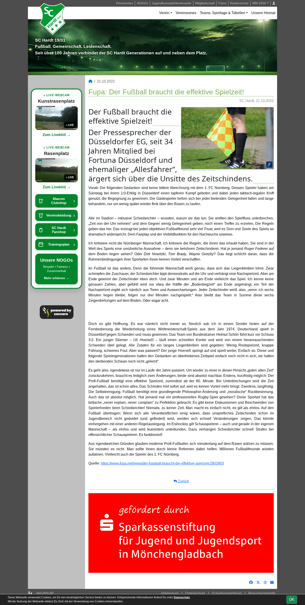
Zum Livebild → (57, 135)
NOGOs (142, 3)
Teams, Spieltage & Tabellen (222, 13)
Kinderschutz (239, 3)
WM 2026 (259, 3)
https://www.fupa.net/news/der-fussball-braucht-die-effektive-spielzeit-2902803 (162, 463)
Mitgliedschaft (205, 3)
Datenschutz (195, 593)
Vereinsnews (186, 13)
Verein (164, 13)
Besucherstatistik (261, 593)
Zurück (183, 481)
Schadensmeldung (227, 593)
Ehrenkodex (124, 3)
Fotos (222, 3)
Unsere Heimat (263, 13)
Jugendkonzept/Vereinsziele (171, 3)
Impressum (170, 593)
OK (291, 599)
